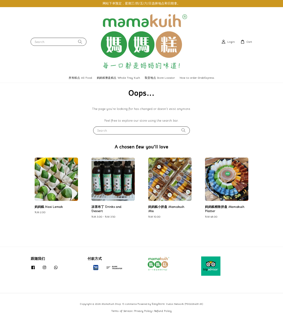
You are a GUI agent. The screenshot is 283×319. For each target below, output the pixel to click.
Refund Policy (163, 311)
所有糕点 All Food (80, 77)
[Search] (80, 41)
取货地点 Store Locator (160, 77)
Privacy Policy (143, 311)
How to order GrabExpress (197, 77)
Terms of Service (121, 311)
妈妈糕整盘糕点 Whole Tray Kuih (118, 77)
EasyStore (158, 304)
